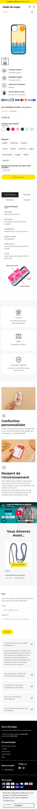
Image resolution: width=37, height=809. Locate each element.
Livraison (4, 749)
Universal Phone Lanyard (15, 575)
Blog (3, 757)
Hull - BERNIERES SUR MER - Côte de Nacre (16, 107)
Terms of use (6, 751)
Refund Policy (6, 754)
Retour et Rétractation (9, 746)
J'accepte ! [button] (18, 805)
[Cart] (29, 7)
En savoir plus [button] (8, 800)
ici (22, 664)
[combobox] (18, 12)
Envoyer (7, 632)
